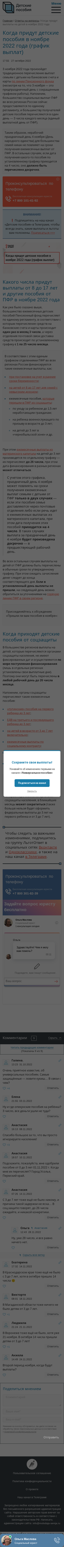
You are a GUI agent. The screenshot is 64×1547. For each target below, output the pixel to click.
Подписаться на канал (32, 783)
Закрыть (32, 791)
